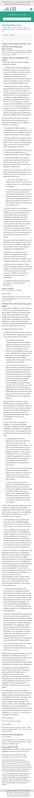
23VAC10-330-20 (9, 310)
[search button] (29, 19)
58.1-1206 (18, 712)
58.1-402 (20, 697)
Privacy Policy (26, 790)
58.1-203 (5, 290)
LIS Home (8, 790)
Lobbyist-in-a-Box (16, 790)
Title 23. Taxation (17, 27)
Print (13, 35)
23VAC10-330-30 (11, 91)
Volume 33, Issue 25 (23, 298)
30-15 (13, 51)
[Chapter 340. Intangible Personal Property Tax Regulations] (9, 35)
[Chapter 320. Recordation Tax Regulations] (3, 35)
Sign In (28, 795)
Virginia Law (17, 14)
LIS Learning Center (13, 2)
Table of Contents (6, 27)
